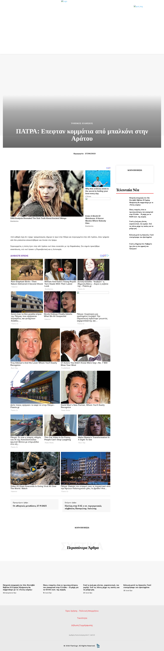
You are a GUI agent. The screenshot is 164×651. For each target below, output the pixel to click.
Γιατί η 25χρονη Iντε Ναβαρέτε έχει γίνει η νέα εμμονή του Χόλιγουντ (140, 246)
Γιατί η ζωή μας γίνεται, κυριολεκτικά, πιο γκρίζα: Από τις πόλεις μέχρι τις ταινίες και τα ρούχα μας (141, 225)
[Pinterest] (134, 176)
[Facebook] (123, 176)
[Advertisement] (82, 36)
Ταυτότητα (82, 618)
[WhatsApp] (140, 176)
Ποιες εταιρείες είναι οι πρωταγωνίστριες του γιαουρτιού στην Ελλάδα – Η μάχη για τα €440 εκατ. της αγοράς (141, 213)
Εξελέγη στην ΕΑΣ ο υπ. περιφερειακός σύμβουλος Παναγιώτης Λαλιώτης (83, 507)
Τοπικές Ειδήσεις (82, 123)
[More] (145, 176)
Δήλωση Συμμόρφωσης (82, 625)
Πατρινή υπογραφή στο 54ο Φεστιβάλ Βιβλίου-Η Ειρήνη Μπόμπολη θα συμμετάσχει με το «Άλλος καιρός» (141, 201)
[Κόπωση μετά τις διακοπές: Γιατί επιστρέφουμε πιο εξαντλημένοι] (121, 236)
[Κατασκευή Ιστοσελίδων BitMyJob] (98, 646)
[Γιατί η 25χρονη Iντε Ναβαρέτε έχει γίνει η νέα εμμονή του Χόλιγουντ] (121, 246)
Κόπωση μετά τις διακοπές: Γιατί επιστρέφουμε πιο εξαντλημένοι (141, 236)
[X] (129, 176)
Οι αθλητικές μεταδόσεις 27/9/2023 (30, 506)
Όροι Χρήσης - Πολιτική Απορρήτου (82, 611)
